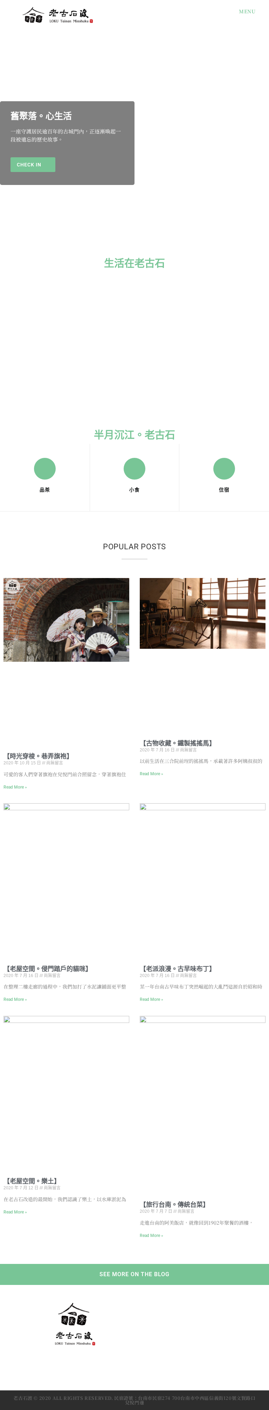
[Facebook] (57, 1362)
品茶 (45, 490)
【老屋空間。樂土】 (32, 1181)
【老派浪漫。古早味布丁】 (177, 968)
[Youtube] (90, 1362)
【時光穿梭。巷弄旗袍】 (38, 756)
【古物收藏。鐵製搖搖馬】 (177, 743)
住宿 (224, 490)
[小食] (134, 469)
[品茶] (45, 469)
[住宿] (224, 469)
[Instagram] (74, 1362)
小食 (134, 490)
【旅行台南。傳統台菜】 (174, 1204)
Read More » (15, 787)
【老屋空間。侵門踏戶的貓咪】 (48, 968)
